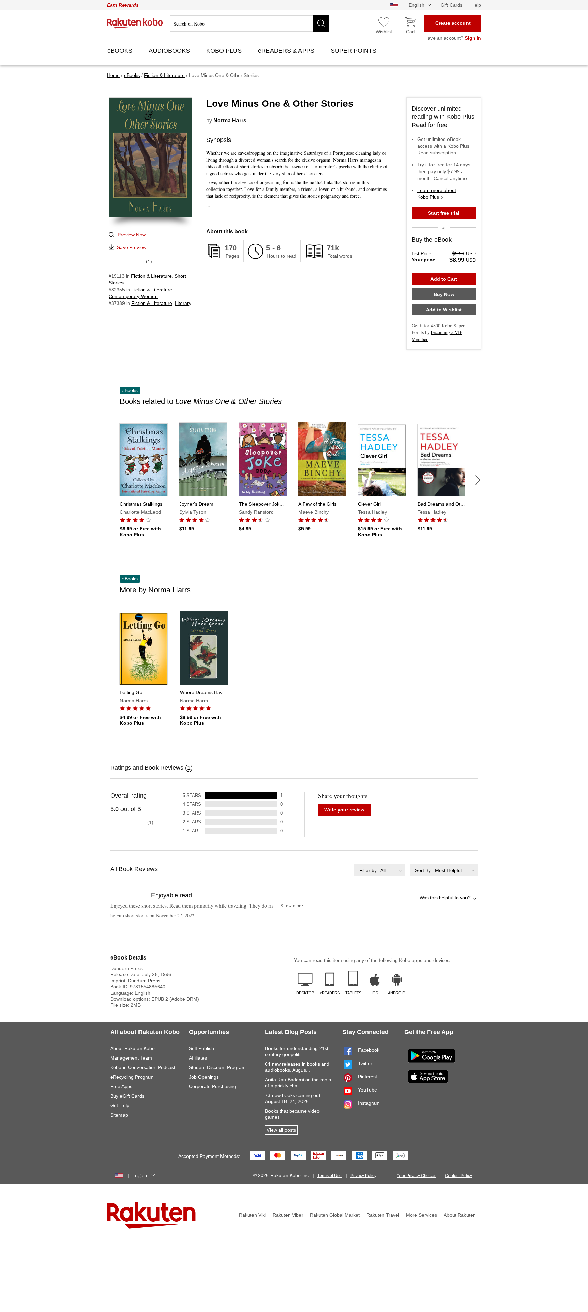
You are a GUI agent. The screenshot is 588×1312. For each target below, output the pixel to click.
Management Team (131, 1058)
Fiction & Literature (151, 276)
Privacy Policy (363, 1175)
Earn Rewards (123, 5)
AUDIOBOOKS (170, 50)
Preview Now (132, 234)
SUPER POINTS (354, 50)
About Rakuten (460, 1215)
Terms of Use (329, 1175)
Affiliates (198, 1058)
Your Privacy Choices (416, 1175)
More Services (421, 1215)
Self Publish (201, 1048)
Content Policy (458, 1175)
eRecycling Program (132, 1077)
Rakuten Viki (252, 1215)
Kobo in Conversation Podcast (142, 1067)
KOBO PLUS (224, 50)
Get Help (119, 1105)
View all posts (281, 1130)
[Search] (321, 23)
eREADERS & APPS (287, 50)
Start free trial (443, 213)
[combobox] (379, 870)
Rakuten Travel (382, 1215)
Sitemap (119, 1115)
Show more (289, 905)
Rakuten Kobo (135, 23)
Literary (183, 303)
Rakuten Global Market (335, 1215)
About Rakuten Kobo (132, 1048)
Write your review (344, 810)
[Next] (478, 480)
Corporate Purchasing (212, 1086)
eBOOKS (120, 50)
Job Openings (204, 1077)
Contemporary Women (133, 296)
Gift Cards (451, 5)
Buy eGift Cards (127, 1096)
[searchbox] (249, 23)
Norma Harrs (229, 121)
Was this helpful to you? (445, 897)
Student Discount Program (217, 1067)
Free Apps (121, 1086)
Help (476, 5)
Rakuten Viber (288, 1215)
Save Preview (131, 247)
